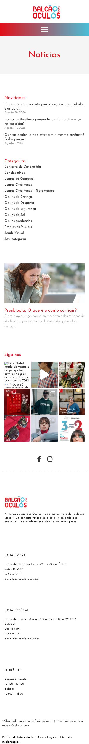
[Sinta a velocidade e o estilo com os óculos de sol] (44, 402)
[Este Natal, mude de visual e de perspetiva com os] (17, 375)
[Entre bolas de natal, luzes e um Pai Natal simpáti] (72, 375)
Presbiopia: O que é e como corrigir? (40, 310)
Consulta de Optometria (22, 166)
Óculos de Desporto (19, 203)
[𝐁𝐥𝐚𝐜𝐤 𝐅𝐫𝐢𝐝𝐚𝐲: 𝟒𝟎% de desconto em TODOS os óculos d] (17, 428)
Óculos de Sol (14, 215)
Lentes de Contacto (19, 179)
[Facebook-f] (39, 459)
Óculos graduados (18, 221)
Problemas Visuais (18, 227)
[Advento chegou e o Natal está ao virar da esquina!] (17, 402)
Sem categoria (15, 239)
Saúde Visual (14, 233)
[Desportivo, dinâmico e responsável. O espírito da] (44, 375)
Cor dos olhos (14, 172)
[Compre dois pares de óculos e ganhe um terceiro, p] (72, 428)
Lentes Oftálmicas (18, 185)
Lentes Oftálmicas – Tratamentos (29, 191)
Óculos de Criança (18, 197)
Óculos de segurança (20, 209)
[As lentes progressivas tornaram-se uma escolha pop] (72, 402)
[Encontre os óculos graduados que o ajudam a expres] (44, 428)
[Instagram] (49, 459)
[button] (44, 29)
